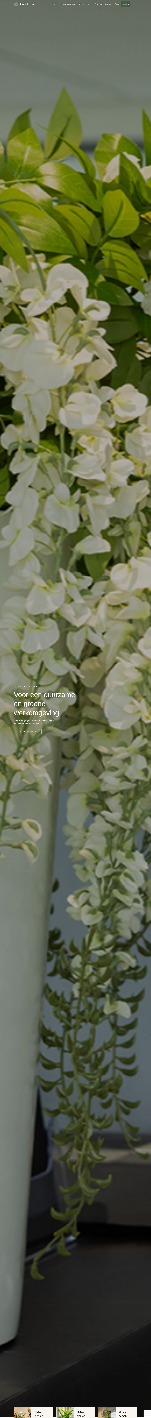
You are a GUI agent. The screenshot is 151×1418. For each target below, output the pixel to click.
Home (55, 4)
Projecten (98, 4)
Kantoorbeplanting (84, 4)
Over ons (108, 4)
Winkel (117, 4)
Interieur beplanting (68, 4)
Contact (126, 4)
